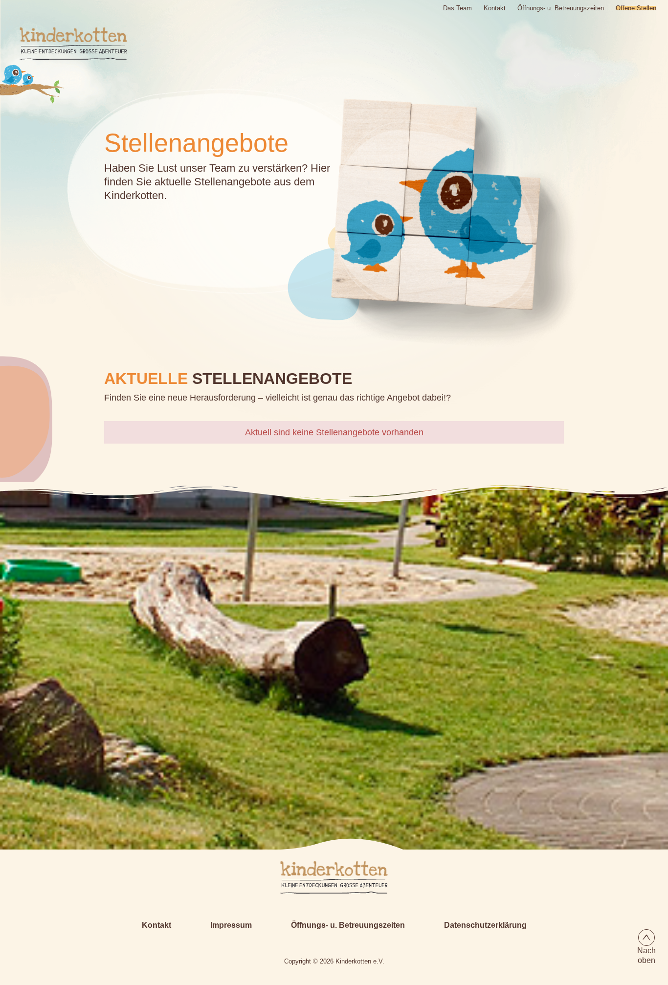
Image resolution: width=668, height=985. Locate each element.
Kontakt (495, 8)
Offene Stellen (636, 8)
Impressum (231, 925)
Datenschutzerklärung (485, 925)
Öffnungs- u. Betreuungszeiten (560, 8)
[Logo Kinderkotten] (63, 43)
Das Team (457, 8)
